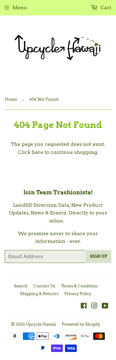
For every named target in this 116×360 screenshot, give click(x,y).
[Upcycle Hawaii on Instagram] (94, 306)
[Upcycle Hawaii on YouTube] (105, 306)
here (37, 152)
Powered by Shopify (81, 324)
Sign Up (98, 256)
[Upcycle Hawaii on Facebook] (83, 306)
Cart (105, 8)
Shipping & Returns (39, 293)
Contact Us (44, 286)
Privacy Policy (77, 293)
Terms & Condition (79, 286)
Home (11, 99)
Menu (19, 8)
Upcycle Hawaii (41, 324)
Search (21, 286)
